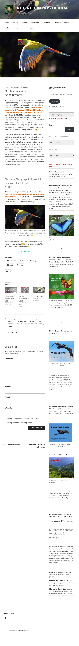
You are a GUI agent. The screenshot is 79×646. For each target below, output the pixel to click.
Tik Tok (39, 330)
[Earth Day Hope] (39, 290)
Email (8, 397)
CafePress (47, 22)
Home (7, 22)
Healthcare (18, 321)
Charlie (24, 87)
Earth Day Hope (38, 296)
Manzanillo (29, 321)
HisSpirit (8, 28)
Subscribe (54, 101)
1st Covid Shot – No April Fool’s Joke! (10, 298)
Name (8, 387)
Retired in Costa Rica (42, 8)
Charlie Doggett (28, 319)
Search (52, 125)
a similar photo (21, 233)
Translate (64, 118)
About (19, 28)
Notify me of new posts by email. (19, 423)
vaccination (13, 332)
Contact (30, 28)
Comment (9, 359)
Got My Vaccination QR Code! (24, 298)
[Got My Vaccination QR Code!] (25, 290)
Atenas (11, 319)
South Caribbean (35, 324)
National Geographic (25, 330)
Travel (56, 22)
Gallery (24, 22)
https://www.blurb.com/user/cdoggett (61, 174)
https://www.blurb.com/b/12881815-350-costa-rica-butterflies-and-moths (61, 206)
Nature (38, 321)
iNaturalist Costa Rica (57, 589)
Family (66, 22)
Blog (15, 22)
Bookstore (35, 22)
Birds (17, 319)
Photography (14, 324)
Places (24, 324)
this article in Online (31, 192)
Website (8, 408)
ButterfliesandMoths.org (58, 580)
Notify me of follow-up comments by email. (23, 419)
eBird (51, 572)
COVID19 (11, 330)
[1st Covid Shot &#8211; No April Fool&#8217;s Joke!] (11, 290)
